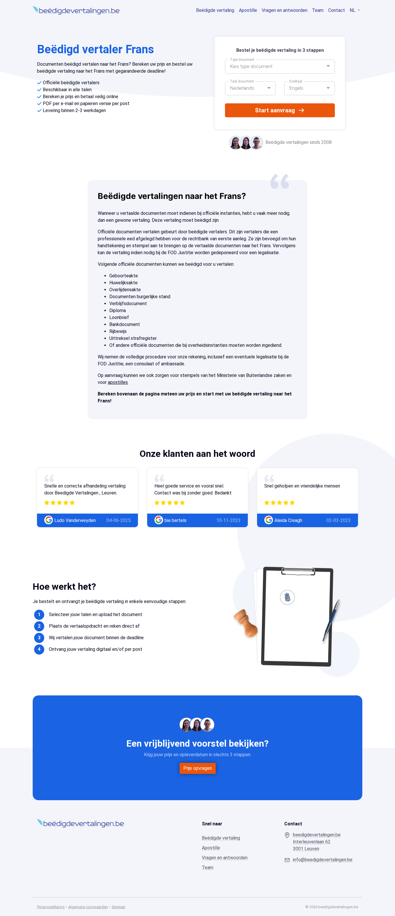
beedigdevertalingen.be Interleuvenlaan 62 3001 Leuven (317, 841)
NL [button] (353, 10)
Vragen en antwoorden (284, 10)
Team (318, 10)
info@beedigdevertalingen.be (322, 859)
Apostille (248, 10)
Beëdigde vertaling (215, 10)
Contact (336, 10)
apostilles (118, 382)
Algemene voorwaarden (88, 907)
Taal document (242, 81)
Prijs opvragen (197, 768)
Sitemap (118, 907)
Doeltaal (295, 81)
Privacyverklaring (50, 907)
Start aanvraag (275, 110)
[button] (280, 67)
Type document (242, 60)
